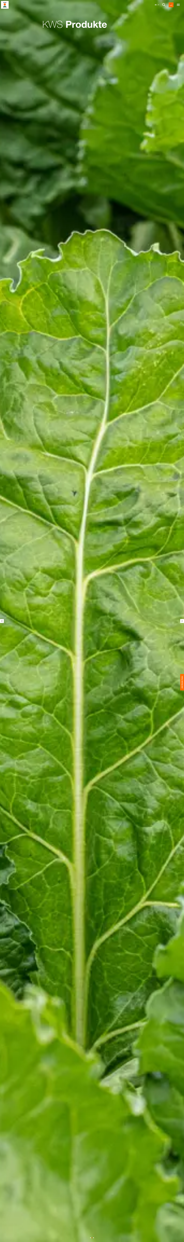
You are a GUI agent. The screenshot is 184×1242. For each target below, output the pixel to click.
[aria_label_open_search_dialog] (164, 5)
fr (158, 5)
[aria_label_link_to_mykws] (171, 4)
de (156, 5)
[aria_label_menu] (178, 5)
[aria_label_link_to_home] (5, 4)
